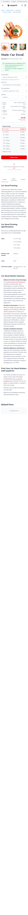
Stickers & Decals (7, 12)
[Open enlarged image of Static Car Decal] (14, 29)
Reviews (23, 179)
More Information (14, 179)
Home (2, 10)
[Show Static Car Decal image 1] (5, 47)
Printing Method (5, 88)
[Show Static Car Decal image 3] (23, 47)
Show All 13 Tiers (6, 151)
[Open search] (22, 5)
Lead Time (3, 82)
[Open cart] (25, 5)
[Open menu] (2, 5)
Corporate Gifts (10, 10)
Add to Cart (14, 157)
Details (4, 179)
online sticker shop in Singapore (16, 282)
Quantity (3, 94)
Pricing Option (4, 74)
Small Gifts (18, 10)
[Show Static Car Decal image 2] (14, 47)
